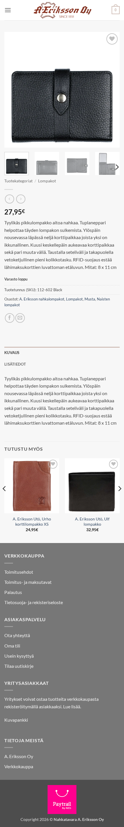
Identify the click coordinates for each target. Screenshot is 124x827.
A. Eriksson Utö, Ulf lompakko (92, 522)
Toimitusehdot (18, 572)
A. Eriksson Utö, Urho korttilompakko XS (32, 522)
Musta (89, 299)
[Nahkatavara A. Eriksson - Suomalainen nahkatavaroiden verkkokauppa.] (62, 10)
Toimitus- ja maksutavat (28, 582)
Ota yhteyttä (17, 635)
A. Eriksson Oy (18, 756)
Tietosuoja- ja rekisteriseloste (33, 602)
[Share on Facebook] (9, 318)
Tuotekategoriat (18, 181)
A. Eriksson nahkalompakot (41, 299)
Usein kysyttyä (19, 656)
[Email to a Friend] (20, 318)
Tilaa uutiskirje (18, 666)
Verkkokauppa (18, 766)
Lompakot (47, 181)
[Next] (110, 89)
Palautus (13, 592)
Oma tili (12, 645)
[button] (7, 10)
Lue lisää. (72, 706)
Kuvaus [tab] (12, 352)
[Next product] (9, 199)
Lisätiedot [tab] (15, 364)
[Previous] (14, 89)
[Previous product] (20, 199)
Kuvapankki (16, 720)
